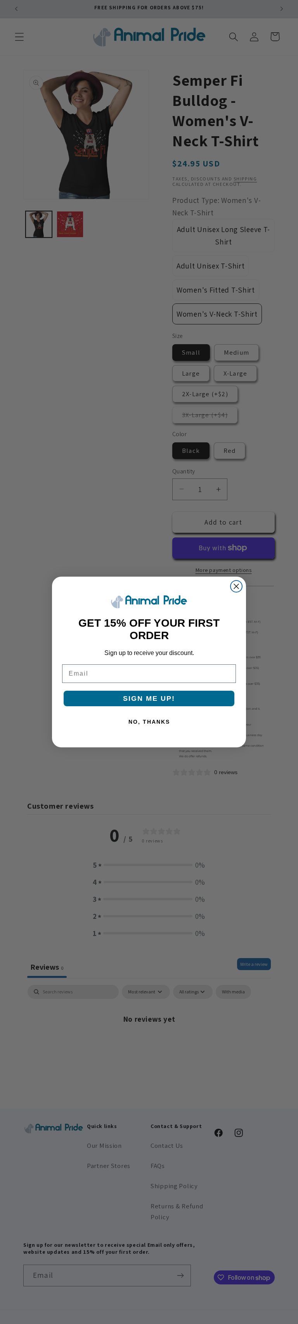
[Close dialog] (236, 586)
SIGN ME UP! (149, 698)
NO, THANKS (149, 722)
